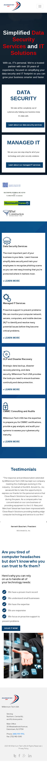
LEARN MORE (12, 280)
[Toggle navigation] (40, 6)
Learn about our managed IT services (24, 165)
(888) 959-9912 (18, 734)
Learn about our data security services (25, 125)
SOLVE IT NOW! (11, 628)
